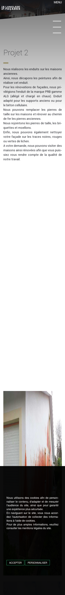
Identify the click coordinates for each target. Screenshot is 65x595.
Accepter (15, 562)
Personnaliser (37, 562)
